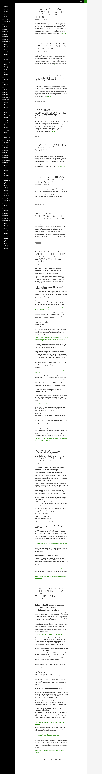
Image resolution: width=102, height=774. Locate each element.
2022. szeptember (5, 80)
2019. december (5, 135)
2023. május (4, 67)
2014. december (5, 235)
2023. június (4, 66)
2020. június (4, 125)
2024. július (4, 44)
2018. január (4, 173)
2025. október (4, 19)
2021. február (4, 112)
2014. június (4, 243)
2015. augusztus (5, 221)
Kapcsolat (81, 1)
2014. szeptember (5, 238)
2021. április (4, 109)
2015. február (4, 231)
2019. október (4, 139)
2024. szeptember (5, 41)
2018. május (4, 167)
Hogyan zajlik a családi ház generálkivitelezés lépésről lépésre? (49, 78)
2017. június (4, 185)
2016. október (4, 198)
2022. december (5, 76)
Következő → (58, 759)
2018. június (4, 165)
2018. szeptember (5, 160)
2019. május (4, 147)
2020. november (5, 117)
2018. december (5, 155)
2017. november (5, 177)
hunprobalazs (46, 19)
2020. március (4, 130)
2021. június (4, 105)
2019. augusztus (5, 142)
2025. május (4, 27)
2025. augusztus (5, 22)
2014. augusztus (5, 240)
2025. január (4, 34)
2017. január (4, 193)
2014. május (4, 245)
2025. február (4, 32)
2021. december (5, 95)
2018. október (4, 158)
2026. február (4, 13)
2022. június (4, 85)
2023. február (4, 72)
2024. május (4, 47)
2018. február (4, 172)
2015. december (5, 215)
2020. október (4, 119)
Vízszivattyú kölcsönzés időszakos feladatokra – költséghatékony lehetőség (50, 13)
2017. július (4, 183)
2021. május (4, 107)
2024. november (5, 37)
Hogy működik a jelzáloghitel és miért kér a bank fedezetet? (51, 113)
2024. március (4, 51)
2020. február (4, 132)
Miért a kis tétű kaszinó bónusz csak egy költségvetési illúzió (49, 634)
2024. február (4, 52)
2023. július (4, 64)
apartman (38, 242)
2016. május (4, 206)
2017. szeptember (5, 180)
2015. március (4, 230)
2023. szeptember (5, 61)
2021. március (4, 110)
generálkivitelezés (40, 101)
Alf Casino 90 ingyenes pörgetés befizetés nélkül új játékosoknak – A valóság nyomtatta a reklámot (51, 256)
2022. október (4, 79)
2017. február (4, 192)
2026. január (4, 14)
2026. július (4, 8)
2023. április (4, 69)
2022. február (4, 92)
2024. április (4, 49)
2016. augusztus (5, 201)
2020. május (4, 127)
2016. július (4, 203)
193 (51, 759)
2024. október (4, 39)
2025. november (5, 18)
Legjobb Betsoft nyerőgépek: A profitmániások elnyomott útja (49, 403)
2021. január (4, 114)
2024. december (5, 36)
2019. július (4, 143)
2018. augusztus (5, 162)
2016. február (4, 211)
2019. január (4, 153)
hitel (37, 136)
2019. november (5, 137)
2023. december (5, 56)
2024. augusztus (5, 42)
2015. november (5, 216)
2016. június (4, 205)
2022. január (4, 94)
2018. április (4, 168)
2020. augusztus (5, 122)
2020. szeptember (5, 120)
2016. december (5, 195)
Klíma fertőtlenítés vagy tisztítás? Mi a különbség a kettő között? (51, 179)
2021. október (4, 99)
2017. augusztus (5, 182)
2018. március (4, 170)
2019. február (4, 152)
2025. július (4, 24)
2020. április (4, 129)
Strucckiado (5, 1)
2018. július (4, 163)
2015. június (4, 225)
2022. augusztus (5, 82)
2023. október (4, 59)
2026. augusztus (5, 6)
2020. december (5, 115)
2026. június (4, 9)
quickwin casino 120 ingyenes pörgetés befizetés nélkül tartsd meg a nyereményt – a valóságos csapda (49, 455)
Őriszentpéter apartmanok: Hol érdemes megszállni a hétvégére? (51, 216)
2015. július (4, 223)
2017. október (4, 178)
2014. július (4, 241)
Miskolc (42, 204)
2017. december (5, 175)
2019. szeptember (5, 140)
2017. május (4, 187)
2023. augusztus (5, 62)
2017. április (4, 188)
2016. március (4, 210)
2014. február (4, 250)
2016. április (4, 208)
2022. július (4, 84)
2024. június (4, 46)
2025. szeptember (5, 21)
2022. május (4, 87)
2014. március (4, 248)
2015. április (4, 228)
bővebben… (64, 33)
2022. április (4, 89)
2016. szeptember (5, 200)
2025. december (5, 16)
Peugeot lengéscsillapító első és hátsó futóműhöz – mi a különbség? (51, 46)
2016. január (4, 213)
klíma (37, 204)
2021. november (5, 97)
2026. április (4, 11)
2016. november (5, 197)
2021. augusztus (5, 102)
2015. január (4, 233)
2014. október (4, 236)
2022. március (4, 90)
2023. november (5, 57)
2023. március (4, 71)
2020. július (4, 124)
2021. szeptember (5, 100)
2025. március (4, 31)
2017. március (4, 190)
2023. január (4, 74)
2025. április (4, 29)
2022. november (5, 77)
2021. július (4, 104)
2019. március (4, 150)
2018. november (5, 157)
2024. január (4, 54)
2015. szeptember (5, 220)
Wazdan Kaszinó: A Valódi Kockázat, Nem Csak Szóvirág (48, 568)
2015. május (4, 226)
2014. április (4, 246)
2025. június (4, 26)
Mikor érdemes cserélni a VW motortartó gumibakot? (50, 148)
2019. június (4, 145)
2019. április (4, 148)
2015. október (4, 218)
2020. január (4, 134)
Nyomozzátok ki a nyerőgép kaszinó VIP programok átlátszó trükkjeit (51, 337)
